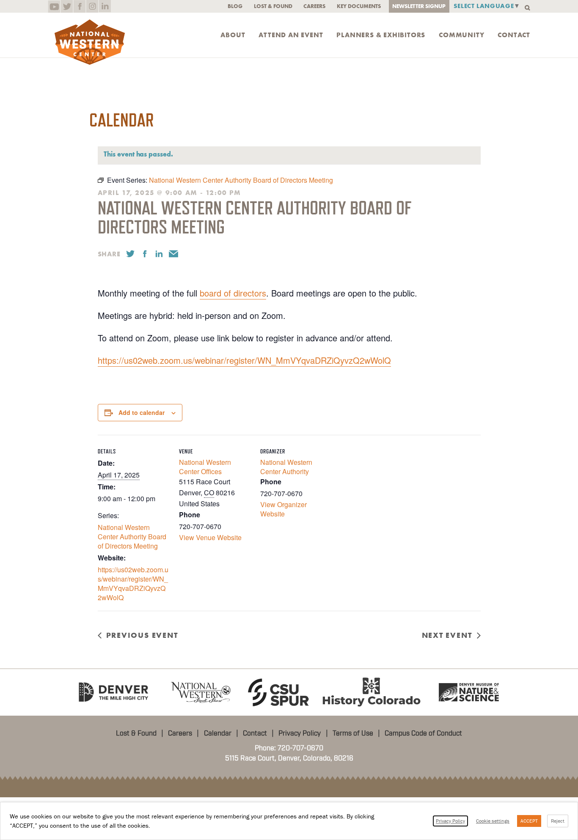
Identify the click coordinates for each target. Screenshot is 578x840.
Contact (514, 35)
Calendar (217, 733)
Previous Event (142, 635)
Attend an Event (291, 35)
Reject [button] (557, 821)
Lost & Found (273, 6)
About (232, 35)
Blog (235, 6)
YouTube (54, 6)
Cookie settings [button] (492, 821)
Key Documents (359, 6)
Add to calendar (141, 412)
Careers (314, 6)
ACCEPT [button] (529, 821)
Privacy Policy (299, 733)
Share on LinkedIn (159, 253)
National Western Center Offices (205, 466)
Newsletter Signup (419, 6)
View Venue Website (210, 537)
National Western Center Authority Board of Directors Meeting (132, 536)
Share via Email (173, 253)
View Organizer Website (283, 509)
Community (461, 35)
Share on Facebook (144, 253)
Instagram (92, 6)
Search (527, 8)
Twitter (67, 6)
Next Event (447, 635)
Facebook (79, 6)
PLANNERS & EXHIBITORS (380, 35)
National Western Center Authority (286, 466)
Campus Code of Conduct (423, 733)
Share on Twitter (130, 253)
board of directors (233, 293)
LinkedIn (105, 6)
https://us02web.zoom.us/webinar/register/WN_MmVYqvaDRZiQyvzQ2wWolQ (244, 360)
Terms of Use (353, 733)
